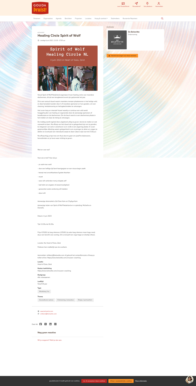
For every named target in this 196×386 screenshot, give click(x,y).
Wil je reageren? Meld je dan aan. (50, 340)
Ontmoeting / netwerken (65, 300)
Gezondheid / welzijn (46, 300)
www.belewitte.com (46, 311)
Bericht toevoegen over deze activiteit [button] (123, 56)
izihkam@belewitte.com (48, 314)
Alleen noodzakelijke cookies (121, 381)
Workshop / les (44, 291)
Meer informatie (141, 381)
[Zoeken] (162, 18)
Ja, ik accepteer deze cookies (94, 381)
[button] (37, 18)
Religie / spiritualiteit (85, 300)
